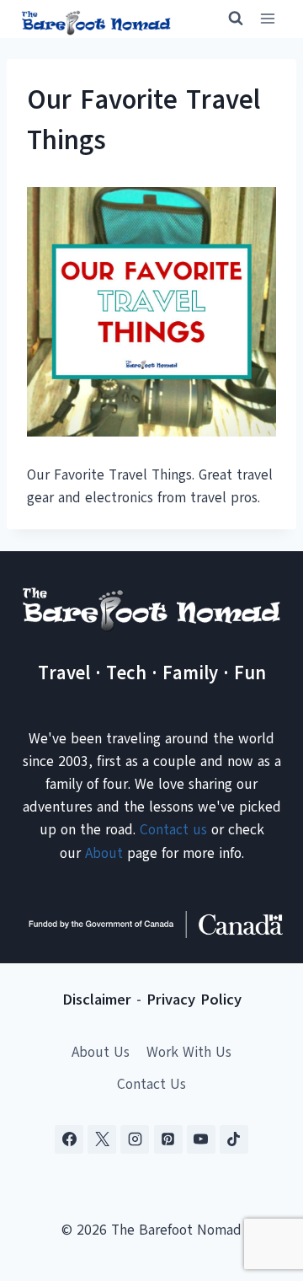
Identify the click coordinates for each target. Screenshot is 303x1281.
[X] (102, 1139)
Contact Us (151, 1084)
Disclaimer (96, 999)
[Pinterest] (168, 1139)
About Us (101, 1052)
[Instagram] (134, 1139)
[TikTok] (234, 1139)
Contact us (173, 829)
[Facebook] (69, 1139)
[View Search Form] (228, 18)
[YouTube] (201, 1139)
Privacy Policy (194, 999)
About (104, 853)
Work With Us (188, 1052)
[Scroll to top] (260, 1184)
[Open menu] (267, 19)
